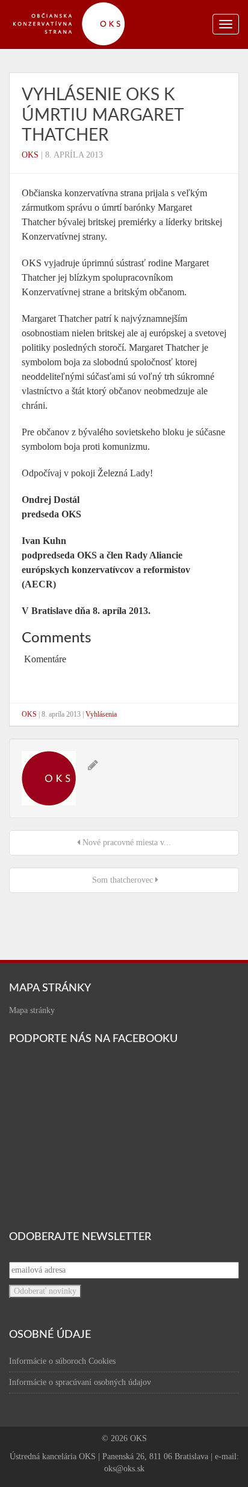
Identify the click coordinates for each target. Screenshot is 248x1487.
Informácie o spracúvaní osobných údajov (80, 1382)
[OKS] (75, 6)
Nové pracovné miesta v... (125, 842)
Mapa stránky (32, 1010)
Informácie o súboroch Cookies (62, 1361)
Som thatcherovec (122, 879)
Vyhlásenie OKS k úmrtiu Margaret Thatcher (103, 115)
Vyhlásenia (101, 714)
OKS (30, 154)
